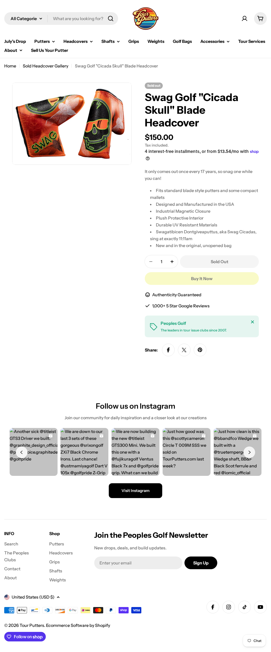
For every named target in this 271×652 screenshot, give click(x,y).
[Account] (244, 18)
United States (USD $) (33, 597)
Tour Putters (32, 625)
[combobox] (61, 18)
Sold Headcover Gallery (45, 66)
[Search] (110, 18)
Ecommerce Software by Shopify (78, 625)
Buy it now (202, 278)
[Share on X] (184, 350)
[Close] (252, 322)
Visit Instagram (135, 490)
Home (10, 66)
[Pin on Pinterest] (200, 350)
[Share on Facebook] (168, 350)
